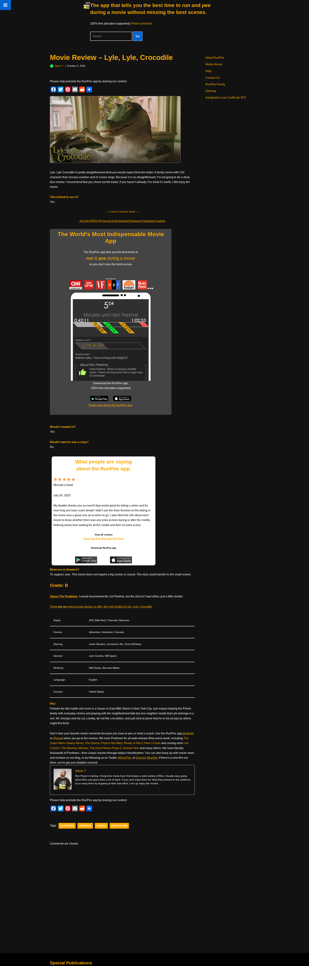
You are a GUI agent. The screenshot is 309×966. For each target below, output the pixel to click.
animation (85, 826)
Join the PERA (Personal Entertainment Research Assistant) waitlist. (122, 220)
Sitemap (210, 90)
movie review (119, 826)
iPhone (135, 23)
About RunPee (214, 57)
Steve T (59, 65)
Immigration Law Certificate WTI (225, 97)
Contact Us (212, 77)
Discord (141, 757)
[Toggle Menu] (5, 5)
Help (208, 71)
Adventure (67, 826)
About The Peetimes (63, 596)
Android (147, 23)
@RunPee (124, 757)
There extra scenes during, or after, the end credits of (101, 606)
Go (138, 36)
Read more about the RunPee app (110, 405)
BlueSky (152, 757)
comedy (101, 826)
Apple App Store (92, 538)
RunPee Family (215, 84)
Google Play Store (114, 538)
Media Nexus (213, 64)
